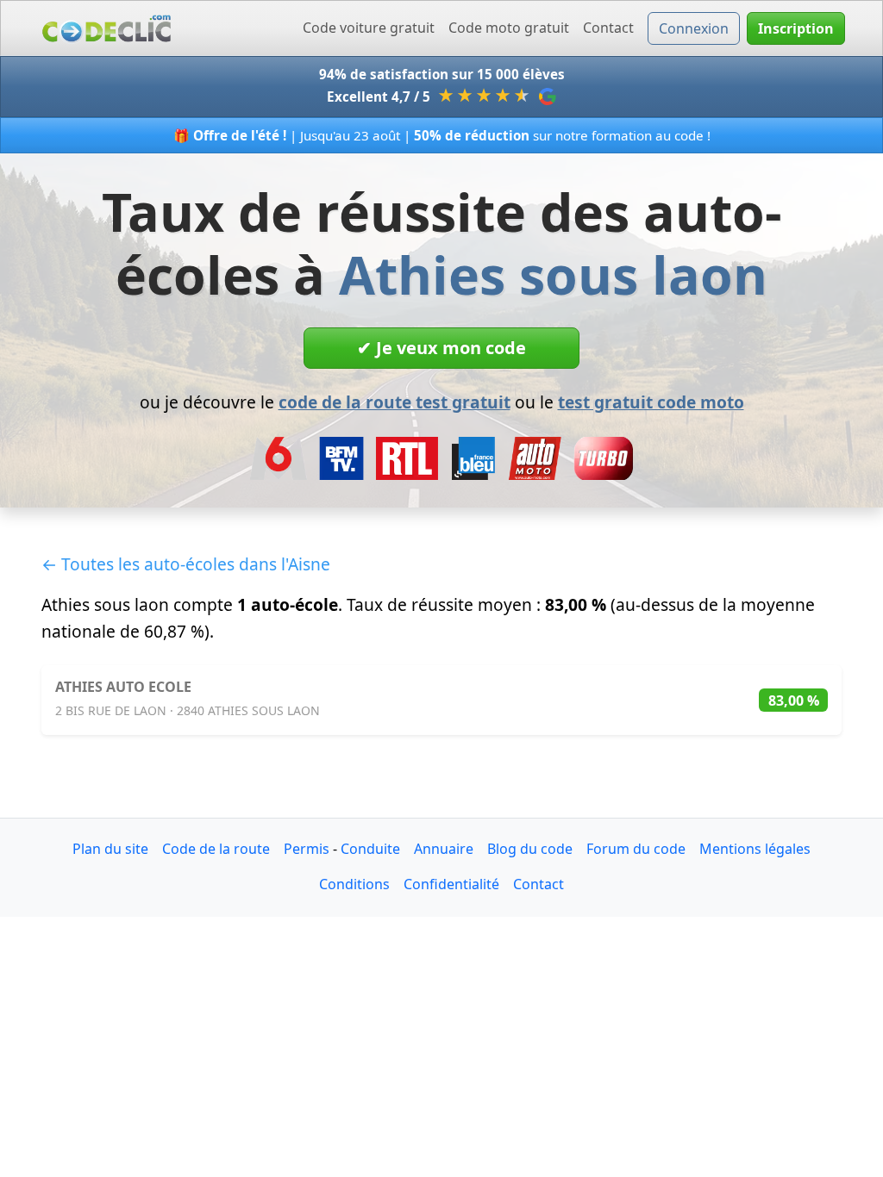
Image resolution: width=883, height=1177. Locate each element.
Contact (608, 27)
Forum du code (636, 848)
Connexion (694, 28)
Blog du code (530, 848)
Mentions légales (755, 848)
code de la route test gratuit (394, 402)
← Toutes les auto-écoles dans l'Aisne (185, 564)
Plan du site (110, 848)
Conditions (354, 884)
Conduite (370, 848)
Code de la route (216, 848)
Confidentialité (451, 884)
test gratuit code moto (651, 402)
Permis (306, 848)
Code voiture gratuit (369, 27)
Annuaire (443, 848)
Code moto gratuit (508, 27)
